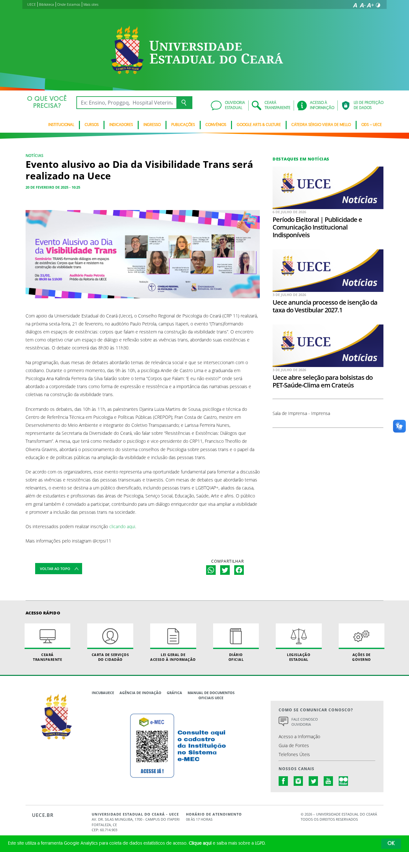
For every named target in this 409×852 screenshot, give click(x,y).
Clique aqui (200, 843)
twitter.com (313, 781)
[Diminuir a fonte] (363, 5)
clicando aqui (122, 526)
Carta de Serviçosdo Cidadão (110, 657)
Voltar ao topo (55, 568)
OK (391, 843)
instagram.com (298, 781)
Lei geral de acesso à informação (173, 657)
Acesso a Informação (299, 736)
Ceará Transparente (47, 657)
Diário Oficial (236, 657)
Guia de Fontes (294, 745)
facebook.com (283, 781)
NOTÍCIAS (34, 155)
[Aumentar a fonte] (370, 5)
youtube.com (328, 781)
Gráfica (174, 692)
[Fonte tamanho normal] (355, 5)
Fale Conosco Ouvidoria (304, 722)
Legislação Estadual (298, 657)
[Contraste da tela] (378, 5)
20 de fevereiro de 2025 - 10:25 (53, 187)
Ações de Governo (361, 657)
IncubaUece (103, 692)
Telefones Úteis (294, 754)
